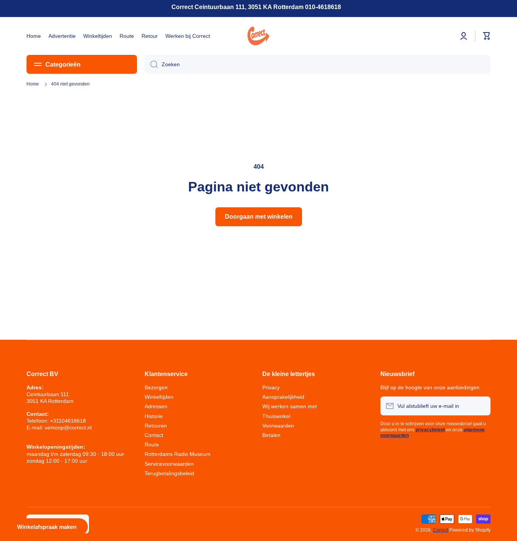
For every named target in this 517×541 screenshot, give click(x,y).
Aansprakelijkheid (283, 397)
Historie (154, 416)
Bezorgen (156, 387)
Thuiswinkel (276, 416)
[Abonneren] (481, 405)
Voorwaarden (278, 426)
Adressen (156, 406)
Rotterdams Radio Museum (177, 454)
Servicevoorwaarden (169, 464)
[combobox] (318, 64)
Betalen (271, 435)
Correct (440, 530)
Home (32, 84)
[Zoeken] (151, 64)
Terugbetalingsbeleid (169, 473)
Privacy (271, 387)
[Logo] (258, 35)
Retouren (156, 426)
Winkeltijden (159, 397)
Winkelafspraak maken (46, 527)
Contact (154, 435)
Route (152, 445)
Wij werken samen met (289, 406)
